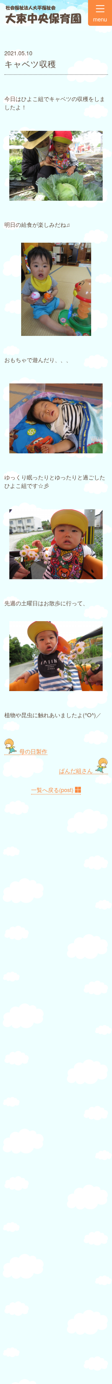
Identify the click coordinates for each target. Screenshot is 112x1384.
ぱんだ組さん (76, 770)
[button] (100, 13)
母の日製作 (33, 751)
